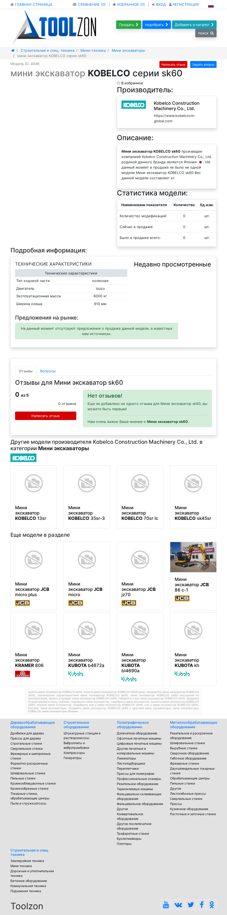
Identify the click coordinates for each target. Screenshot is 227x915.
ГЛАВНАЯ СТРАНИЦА (33, 4)
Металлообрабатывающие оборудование (193, 724)
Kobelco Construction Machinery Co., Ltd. (177, 106)
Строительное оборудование (76, 724)
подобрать (154, 24)
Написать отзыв (173, 64)
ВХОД (161, 4)
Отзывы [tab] (26, 371)
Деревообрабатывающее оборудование (32, 724)
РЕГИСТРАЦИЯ (185, 4)
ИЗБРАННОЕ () (131, 4)
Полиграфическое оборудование (133, 724)
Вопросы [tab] (48, 371)
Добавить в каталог (192, 24)
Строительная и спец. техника (29, 852)
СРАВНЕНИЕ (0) (92, 4)
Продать (126, 24)
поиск (203, 33)
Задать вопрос (203, 64)
